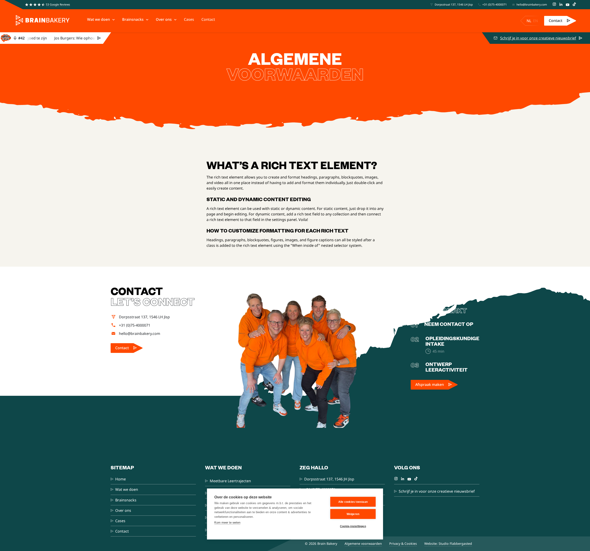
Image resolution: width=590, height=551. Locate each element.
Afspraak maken (429, 384)
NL (529, 20)
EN (535, 20)
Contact (555, 20)
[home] (42, 20)
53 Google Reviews (58, 4)
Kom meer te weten (227, 522)
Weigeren (353, 514)
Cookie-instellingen (353, 526)
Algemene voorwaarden (363, 543)
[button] (100, 19)
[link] (560, 21)
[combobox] (529, 21)
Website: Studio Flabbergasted (448, 543)
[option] (535, 21)
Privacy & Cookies (403, 543)
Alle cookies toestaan (353, 501)
